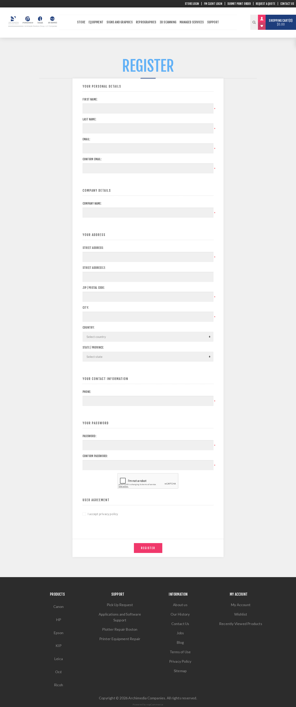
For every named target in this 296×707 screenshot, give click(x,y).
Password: (89, 436)
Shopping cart (280, 22)
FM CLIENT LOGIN (213, 3)
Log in (265, 18)
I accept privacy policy (103, 514)
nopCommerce (154, 704)
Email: (86, 139)
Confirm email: (92, 159)
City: (86, 308)
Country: (89, 327)
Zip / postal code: (94, 288)
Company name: (92, 203)
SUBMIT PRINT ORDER (239, 3)
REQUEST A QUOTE (265, 3)
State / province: (93, 347)
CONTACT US (287, 3)
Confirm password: (95, 456)
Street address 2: (94, 268)
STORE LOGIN (192, 3)
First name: (90, 99)
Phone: (87, 392)
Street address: (93, 248)
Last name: (89, 119)
